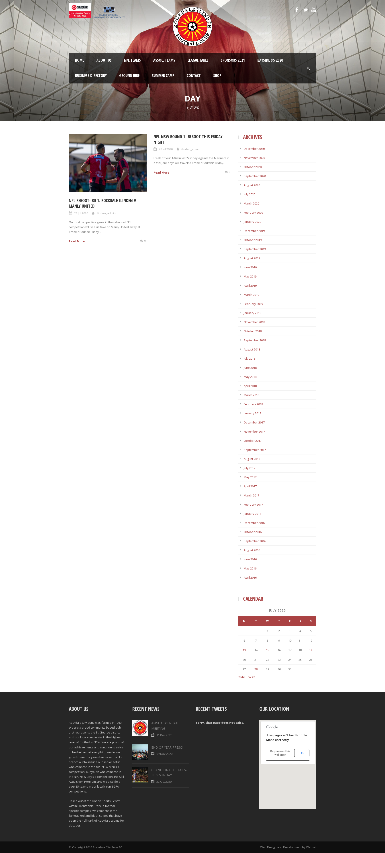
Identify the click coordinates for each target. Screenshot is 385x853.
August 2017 (252, 459)
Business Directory (91, 75)
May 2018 (250, 377)
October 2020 (253, 167)
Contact (194, 75)
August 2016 (252, 550)
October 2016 (253, 532)
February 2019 (253, 304)
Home (79, 60)
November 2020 (254, 158)
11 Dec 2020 (164, 735)
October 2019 (253, 240)
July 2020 (249, 194)
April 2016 (250, 577)
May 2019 (250, 276)
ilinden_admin (106, 213)
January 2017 (252, 514)
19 (310, 650)
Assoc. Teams (164, 60)
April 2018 (250, 386)
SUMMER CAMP (163, 75)
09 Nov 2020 (164, 754)
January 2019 (252, 313)
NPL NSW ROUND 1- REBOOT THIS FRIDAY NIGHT (188, 139)
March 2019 (251, 295)
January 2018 (252, 413)
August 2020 (252, 185)
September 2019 (255, 249)
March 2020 (251, 203)
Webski (311, 847)
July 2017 (249, 468)
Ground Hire (129, 75)
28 (256, 669)
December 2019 (254, 231)
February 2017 (253, 504)
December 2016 (254, 523)
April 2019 (250, 286)
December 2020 (254, 149)
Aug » (251, 677)
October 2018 (253, 331)
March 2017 (251, 495)
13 (244, 650)
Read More (77, 241)
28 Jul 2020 (81, 213)
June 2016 (250, 559)
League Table (198, 60)
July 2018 (249, 359)
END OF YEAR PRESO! (167, 747)
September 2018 (255, 340)
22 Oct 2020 (164, 782)
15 (267, 650)
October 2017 (253, 441)
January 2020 (252, 222)
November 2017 (254, 432)
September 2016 (255, 541)
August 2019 (252, 258)
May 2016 (250, 568)
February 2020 (253, 213)
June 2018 (250, 368)
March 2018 (251, 395)
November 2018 (254, 322)
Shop (217, 75)
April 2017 (250, 486)
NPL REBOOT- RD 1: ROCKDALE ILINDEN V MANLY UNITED (102, 203)
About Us (104, 60)
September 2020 (255, 176)
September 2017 (255, 450)
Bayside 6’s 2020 (270, 60)
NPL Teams (132, 60)
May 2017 (250, 477)
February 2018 (253, 404)
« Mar (242, 677)
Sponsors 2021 (233, 60)
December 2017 (254, 422)
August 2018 (252, 349)
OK (302, 753)
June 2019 (250, 267)
